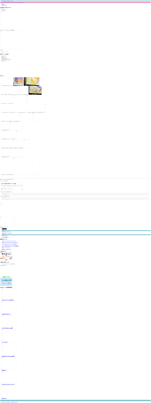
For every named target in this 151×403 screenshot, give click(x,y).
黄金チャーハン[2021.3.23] (6, 249)
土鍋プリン (4, 370)
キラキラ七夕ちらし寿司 (7, 328)
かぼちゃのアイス (4, 193)
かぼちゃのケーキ (4, 5)
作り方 (3, 52)
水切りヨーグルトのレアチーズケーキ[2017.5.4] (10, 242)
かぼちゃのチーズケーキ (5, 194)
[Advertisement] (75, 68)
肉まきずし (4, 398)
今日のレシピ (4, 4)
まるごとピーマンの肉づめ (8, 300)
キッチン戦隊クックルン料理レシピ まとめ (11, 402)
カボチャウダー (4, 197)
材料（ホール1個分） (5, 51)
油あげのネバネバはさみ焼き (8, 356)
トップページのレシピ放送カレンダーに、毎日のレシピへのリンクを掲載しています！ (12, 2)
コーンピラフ (5, 342)
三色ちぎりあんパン (6, 314)
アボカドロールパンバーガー (8, 384)
